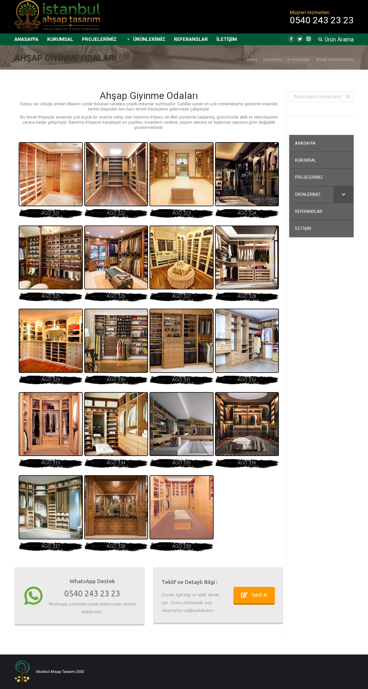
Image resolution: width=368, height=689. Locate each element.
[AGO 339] (181, 507)
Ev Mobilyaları (299, 59)
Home (252, 59)
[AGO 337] (51, 507)
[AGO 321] (51, 174)
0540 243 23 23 (92, 593)
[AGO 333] (51, 424)
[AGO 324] (247, 174)
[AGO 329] (51, 341)
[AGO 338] (116, 507)
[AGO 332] (247, 341)
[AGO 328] (247, 258)
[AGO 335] (181, 424)
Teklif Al (259, 595)
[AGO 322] (116, 174)
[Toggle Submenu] (344, 194)
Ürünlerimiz (272, 59)
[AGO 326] (116, 258)
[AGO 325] (51, 258)
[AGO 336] (247, 424)
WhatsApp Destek (92, 581)
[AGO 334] (116, 424)
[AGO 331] (181, 341)
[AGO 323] (181, 174)
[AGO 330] (116, 341)
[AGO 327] (181, 258)
